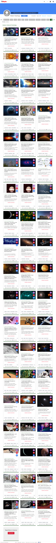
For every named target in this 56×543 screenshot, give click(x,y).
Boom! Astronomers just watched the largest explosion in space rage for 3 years (28, 91)
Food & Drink (38, 19)
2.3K (28, 419)
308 (11, 50)
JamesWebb (10, 206)
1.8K (28, 497)
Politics (27, 19)
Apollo (39, 495)
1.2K (11, 155)
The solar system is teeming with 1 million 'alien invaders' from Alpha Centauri (10, 39)
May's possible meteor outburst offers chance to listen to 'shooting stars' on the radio (44, 223)
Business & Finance (6, 19)
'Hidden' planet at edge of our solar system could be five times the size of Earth (10, 119)
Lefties (12, 443)
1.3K (45, 155)
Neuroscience (30, 233)
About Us (23, 542)
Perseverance (30, 338)
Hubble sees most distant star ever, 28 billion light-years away (10, 303)
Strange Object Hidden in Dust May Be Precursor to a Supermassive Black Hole (27, 276)
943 (28, 129)
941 (11, 340)
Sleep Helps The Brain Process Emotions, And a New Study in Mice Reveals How (10, 250)
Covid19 (27, 390)
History (15, 19)
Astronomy (23, 100)
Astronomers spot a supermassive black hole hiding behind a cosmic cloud (44, 303)
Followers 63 (44, 15)
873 (28, 340)
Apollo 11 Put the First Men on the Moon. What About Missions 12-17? (27, 435)
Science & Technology (7, 37)
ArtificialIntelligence (26, 364)
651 (28, 75)
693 (45, 75)
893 (45, 129)
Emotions (6, 258)
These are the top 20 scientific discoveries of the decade (27, 407)
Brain (5, 338)
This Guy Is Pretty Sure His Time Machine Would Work (10, 407)
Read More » (11, 31)
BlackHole (40, 311)
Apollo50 (22, 495)
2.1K (45, 260)
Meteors (39, 233)
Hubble (6, 311)
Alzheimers (40, 179)
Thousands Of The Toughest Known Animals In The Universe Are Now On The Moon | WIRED (44, 460)
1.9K (28, 313)
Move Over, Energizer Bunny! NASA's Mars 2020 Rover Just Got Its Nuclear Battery (11, 486)
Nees (27, 338)
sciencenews (29, 127)
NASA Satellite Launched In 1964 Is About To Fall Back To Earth (10, 357)
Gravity (39, 48)
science (25, 127)
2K (11, 366)
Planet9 (10, 233)
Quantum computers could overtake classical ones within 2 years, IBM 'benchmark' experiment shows (10, 92)
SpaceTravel (46, 338)
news (22, 127)
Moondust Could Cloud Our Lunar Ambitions (27, 512)
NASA (13, 153)
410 (28, 50)
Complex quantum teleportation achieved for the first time (44, 435)
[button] (44, 1)
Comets (42, 417)
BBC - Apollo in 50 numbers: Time (44, 485)
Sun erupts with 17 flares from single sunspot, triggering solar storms (27, 303)
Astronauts (40, 390)
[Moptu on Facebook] (38, 542)
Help (33, 542)
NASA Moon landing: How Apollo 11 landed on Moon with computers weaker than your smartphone (10, 513)
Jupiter (6, 469)
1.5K (28, 208)
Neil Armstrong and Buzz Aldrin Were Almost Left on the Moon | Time (27, 487)
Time (13, 417)
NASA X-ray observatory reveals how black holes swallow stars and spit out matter (10, 145)
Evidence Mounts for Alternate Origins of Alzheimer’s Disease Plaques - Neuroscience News (27, 224)
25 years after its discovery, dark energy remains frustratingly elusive (44, 65)
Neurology (46, 179)
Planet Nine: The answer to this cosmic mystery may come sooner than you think (10, 223)
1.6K (45, 287)
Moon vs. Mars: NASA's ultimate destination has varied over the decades (10, 170)
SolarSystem (29, 311)
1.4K (28, 155)
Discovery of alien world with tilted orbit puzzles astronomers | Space (45, 145)
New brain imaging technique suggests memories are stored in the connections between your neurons (10, 329)
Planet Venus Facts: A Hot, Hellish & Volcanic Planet (43, 276)
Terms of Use (28, 542)
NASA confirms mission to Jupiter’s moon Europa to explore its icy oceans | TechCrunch (10, 460)
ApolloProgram (27, 443)
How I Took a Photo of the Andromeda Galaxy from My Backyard (26, 250)
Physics (31, 48)
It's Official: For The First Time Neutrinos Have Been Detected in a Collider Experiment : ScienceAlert (11, 66)
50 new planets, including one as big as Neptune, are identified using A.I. (27, 355)
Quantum (10, 100)
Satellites (10, 364)
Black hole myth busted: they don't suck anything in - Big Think (28, 39)
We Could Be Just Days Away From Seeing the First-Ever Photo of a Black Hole (44, 512)
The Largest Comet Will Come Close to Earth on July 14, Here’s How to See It (44, 197)
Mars (22, 153)
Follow (24, 15)
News (23, 19)
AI (21, 364)
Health (19, 19)
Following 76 (49, 15)
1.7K (11, 287)
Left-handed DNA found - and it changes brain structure (10, 435)
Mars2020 (8, 495)
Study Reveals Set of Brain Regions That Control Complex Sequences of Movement (10, 277)
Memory (8, 338)
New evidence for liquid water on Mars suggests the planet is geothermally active (27, 145)
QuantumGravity (46, 48)
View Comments (11, 46)
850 (28, 102)
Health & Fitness (32, 19)
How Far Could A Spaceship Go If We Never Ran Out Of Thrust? (44, 328)
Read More (11, 533)
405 (11, 102)
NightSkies (43, 233)
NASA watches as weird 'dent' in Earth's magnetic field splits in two (44, 355)
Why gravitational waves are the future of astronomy (27, 170)
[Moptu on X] (40, 542)
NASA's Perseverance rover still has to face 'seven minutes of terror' (27, 328)
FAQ (31, 542)
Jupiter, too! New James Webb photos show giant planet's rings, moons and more (10, 196)
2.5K (11, 497)
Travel (11, 19)
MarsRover (12, 495)
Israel (43, 469)
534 (45, 50)
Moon (7, 179)
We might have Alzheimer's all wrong (44, 170)
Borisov (39, 417)
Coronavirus (23, 390)
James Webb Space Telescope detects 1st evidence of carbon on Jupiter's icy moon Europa (27, 65)
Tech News (43, 19)
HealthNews (31, 390)
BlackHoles (28, 48)
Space (33, 153)
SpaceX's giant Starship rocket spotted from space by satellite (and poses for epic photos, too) (27, 119)
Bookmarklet (19, 542)
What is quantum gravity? (43, 38)
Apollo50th (26, 495)
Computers (6, 100)
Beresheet (40, 469)
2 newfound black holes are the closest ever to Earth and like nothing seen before (44, 91)
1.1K (45, 102)
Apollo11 (22, 443)
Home (16, 542)
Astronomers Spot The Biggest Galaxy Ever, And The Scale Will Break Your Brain (44, 117)
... (17, 48)
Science (7, 21)
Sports (48, 19)
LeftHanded (8, 443)
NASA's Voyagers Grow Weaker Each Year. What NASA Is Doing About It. (27, 460)
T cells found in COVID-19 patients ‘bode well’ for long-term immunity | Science (28, 382)
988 (28, 392)
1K (11, 129)
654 (11, 75)
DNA (26, 417)
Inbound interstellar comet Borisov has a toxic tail (43, 410)
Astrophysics (23, 48)
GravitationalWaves (28, 179)
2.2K (11, 392)
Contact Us (36, 542)
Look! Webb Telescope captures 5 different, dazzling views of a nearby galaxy (45, 250)
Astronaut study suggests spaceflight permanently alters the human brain (44, 382)
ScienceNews (10, 48)
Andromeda (23, 258)
